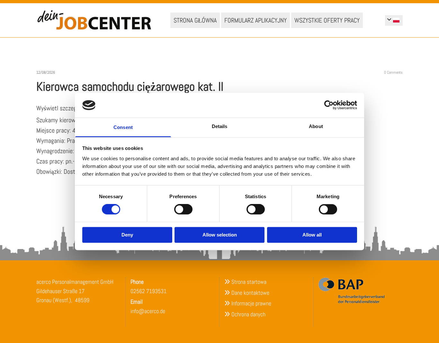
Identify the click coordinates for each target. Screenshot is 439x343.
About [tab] (316, 126)
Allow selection (219, 234)
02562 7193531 (148, 291)
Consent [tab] (123, 127)
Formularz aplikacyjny (255, 20)
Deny (127, 234)
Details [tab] (220, 126)
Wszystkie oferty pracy (327, 20)
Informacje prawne (251, 303)
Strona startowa (248, 281)
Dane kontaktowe (250, 292)
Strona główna (195, 20)
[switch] (183, 209)
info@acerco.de (147, 311)
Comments (393, 72)
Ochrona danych (248, 314)
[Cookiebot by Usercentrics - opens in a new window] (329, 105)
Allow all (312, 234)
